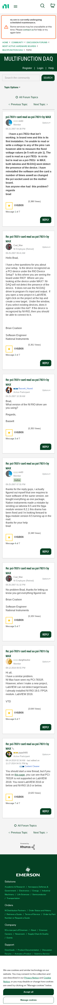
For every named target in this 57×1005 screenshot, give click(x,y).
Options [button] (45, 123)
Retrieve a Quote (14, 914)
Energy (35, 890)
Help (51, 68)
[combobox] (21, 78)
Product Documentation (28, 949)
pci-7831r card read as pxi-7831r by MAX (28, 117)
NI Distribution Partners (15, 910)
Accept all (28, 992)
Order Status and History (40, 910)
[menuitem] (42, 6)
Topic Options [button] (11, 87)
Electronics (24, 890)
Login (40, 68)
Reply (45, 219)
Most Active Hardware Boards (19, 46)
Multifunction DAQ (12, 49)
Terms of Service (32, 914)
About (33, 929)
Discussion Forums (37, 42)
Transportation (13, 898)
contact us (28, 29)
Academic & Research (15, 886)
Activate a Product (23, 953)
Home (5, 42)
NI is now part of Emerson (16, 929)
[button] (9, 206)
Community (17, 42)
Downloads (10, 949)
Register (27, 68)
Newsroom (20, 933)
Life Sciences (23, 894)
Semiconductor (39, 894)
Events (10, 937)
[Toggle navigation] (16, 6)
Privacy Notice (31, 977)
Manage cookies (28, 1000)
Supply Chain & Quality (38, 933)
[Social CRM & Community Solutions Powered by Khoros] (27, 846)
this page (20, 774)
